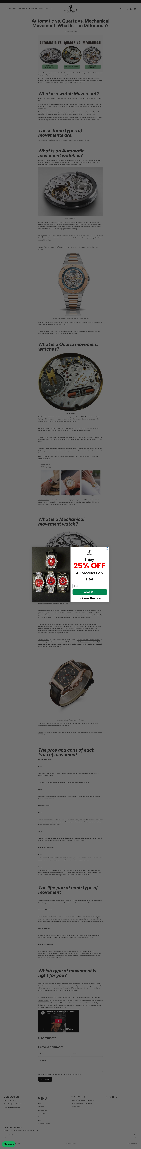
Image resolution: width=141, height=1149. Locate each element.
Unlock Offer (89, 592)
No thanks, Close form (90, 598)
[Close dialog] (107, 548)
